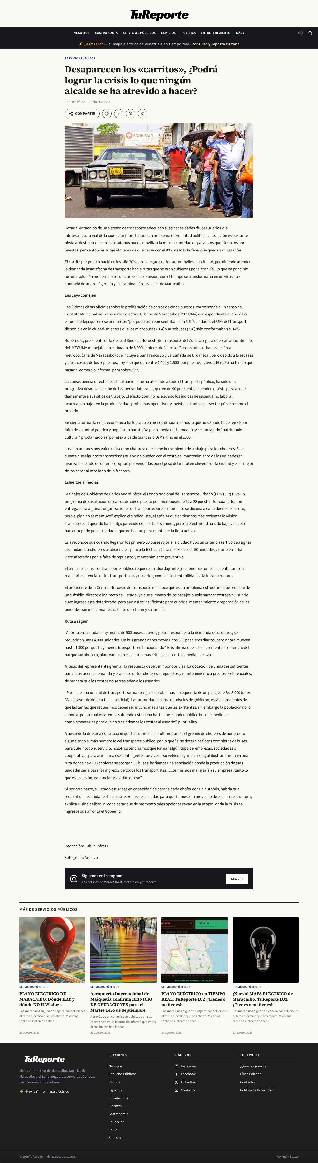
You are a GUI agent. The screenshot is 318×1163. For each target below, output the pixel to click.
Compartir (85, 114)
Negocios (81, 33)
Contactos (248, 1082)
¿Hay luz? (281, 1156)
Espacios (168, 33)
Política (188, 33)
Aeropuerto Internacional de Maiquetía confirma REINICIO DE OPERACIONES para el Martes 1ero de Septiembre (121, 1002)
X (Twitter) (188, 1082)
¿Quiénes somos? (253, 1066)
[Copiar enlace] (142, 113)
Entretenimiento (216, 33)
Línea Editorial (251, 1074)
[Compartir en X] (130, 113)
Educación (117, 1122)
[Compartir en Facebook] (118, 113)
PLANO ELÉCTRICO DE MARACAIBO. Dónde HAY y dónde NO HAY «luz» (47, 999)
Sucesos (115, 1137)
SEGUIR (237, 878)
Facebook (188, 1074)
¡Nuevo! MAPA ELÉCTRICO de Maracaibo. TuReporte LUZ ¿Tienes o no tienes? (263, 999)
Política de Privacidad (256, 1090)
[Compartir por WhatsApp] (107, 113)
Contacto (188, 1090)
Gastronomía (106, 33)
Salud (113, 1129)
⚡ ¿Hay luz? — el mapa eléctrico (44, 1091)
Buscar (294, 1156)
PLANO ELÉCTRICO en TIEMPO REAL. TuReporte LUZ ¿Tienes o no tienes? (193, 999)
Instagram (188, 1066)
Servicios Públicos (139, 33)
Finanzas (115, 1106)
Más (239, 33)
